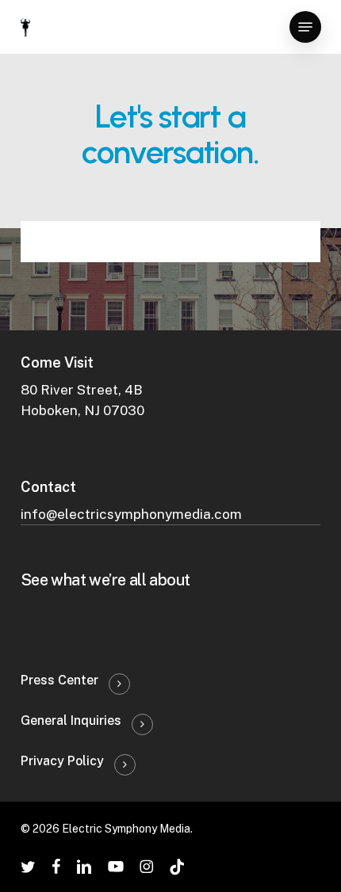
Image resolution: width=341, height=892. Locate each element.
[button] (305, 27)
